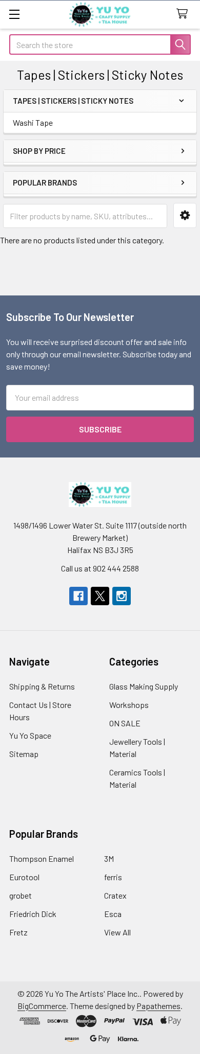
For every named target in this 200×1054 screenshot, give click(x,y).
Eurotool (24, 877)
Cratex (115, 895)
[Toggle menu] (14, 14)
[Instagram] (121, 596)
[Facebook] (78, 596)
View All (117, 932)
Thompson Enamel (41, 858)
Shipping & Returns (42, 686)
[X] (100, 596)
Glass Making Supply (143, 686)
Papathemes (158, 1006)
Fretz (18, 932)
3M (109, 858)
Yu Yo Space (30, 735)
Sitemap (23, 754)
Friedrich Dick (32, 914)
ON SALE (125, 723)
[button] (184, 215)
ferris (113, 877)
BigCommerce (41, 1006)
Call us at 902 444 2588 (100, 568)
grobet (20, 895)
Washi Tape (33, 122)
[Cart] (184, 14)
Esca (113, 914)
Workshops (129, 704)
